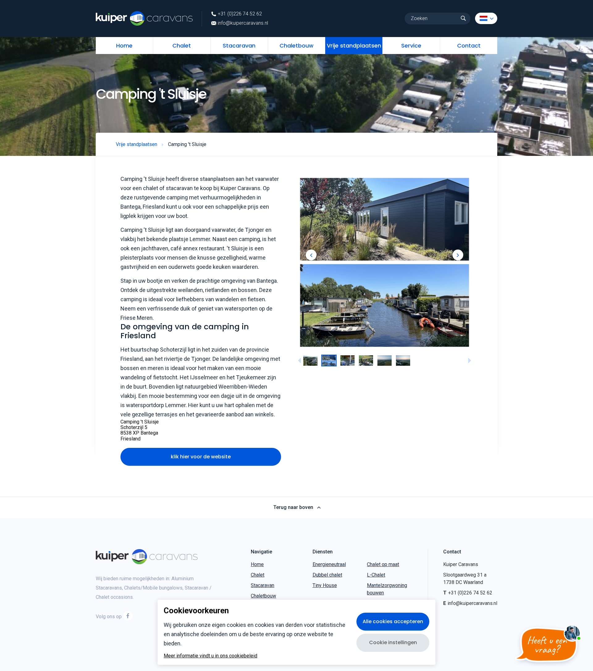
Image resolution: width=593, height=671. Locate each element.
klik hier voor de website (201, 456)
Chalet (181, 45)
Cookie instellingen (393, 642)
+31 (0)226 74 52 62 (240, 14)
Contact (469, 45)
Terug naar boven (293, 507)
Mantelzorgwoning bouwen (387, 589)
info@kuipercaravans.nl (243, 23)
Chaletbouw (296, 45)
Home (124, 45)
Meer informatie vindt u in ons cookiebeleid (210, 656)
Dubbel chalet (327, 575)
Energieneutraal (329, 564)
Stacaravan (239, 45)
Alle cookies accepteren (393, 621)
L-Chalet (376, 575)
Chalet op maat (383, 564)
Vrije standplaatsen (354, 45)
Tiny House (325, 585)
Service (411, 45)
